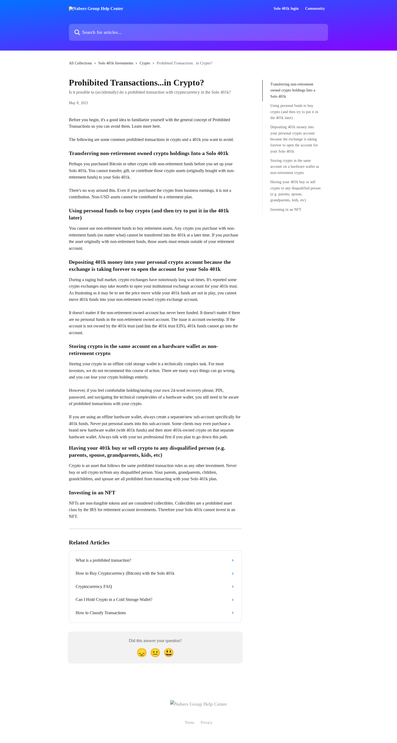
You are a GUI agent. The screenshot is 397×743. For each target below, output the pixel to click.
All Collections (80, 63)
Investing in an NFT (285, 210)
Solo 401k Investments (115, 63)
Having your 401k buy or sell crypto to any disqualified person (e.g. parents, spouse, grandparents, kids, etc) (295, 191)
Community (315, 9)
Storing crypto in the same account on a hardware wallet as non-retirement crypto (294, 167)
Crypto (145, 63)
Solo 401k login (286, 9)
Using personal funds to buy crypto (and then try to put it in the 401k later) (294, 112)
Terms (189, 723)
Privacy (206, 723)
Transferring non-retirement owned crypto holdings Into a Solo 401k (292, 90)
